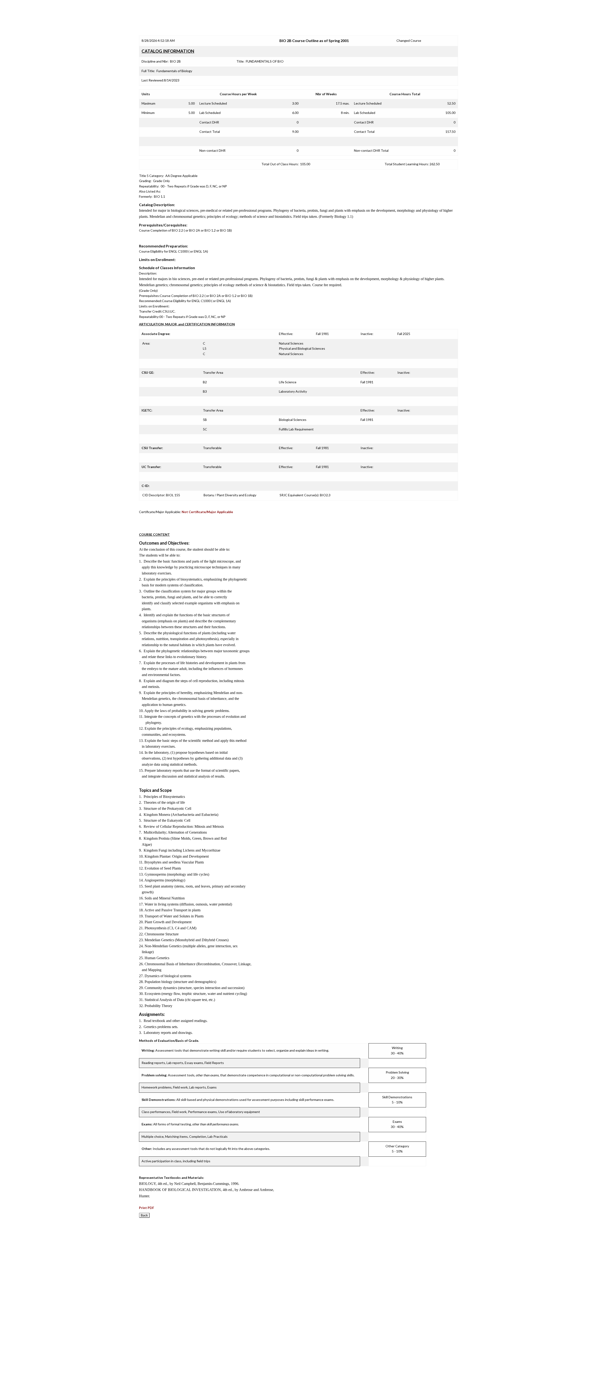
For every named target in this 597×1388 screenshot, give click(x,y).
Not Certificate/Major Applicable (207, 512)
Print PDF (146, 1208)
